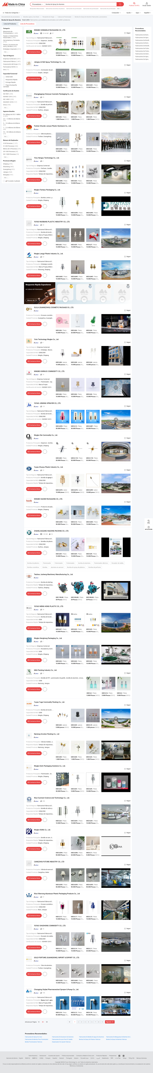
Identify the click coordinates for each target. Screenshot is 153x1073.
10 (38, 1022)
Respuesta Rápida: (32, 174)
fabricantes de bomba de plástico (55, 8)
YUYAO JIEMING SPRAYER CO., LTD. (47, 403)
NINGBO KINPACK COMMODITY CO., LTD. (49, 371)
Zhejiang (7, 164)
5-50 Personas (10, 143)
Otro (6, 70)
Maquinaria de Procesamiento (10, 32)
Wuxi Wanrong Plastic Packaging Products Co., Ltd (57, 893)
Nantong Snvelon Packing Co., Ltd (46, 734)
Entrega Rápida (10, 82)
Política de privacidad (68, 1055)
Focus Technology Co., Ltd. (72, 1062)
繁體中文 (34, 1058)
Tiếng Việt (131, 1058)
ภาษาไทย (118, 1058)
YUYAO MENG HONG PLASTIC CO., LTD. (48, 606)
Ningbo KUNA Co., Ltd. (42, 830)
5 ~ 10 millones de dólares (11, 124)
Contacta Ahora (35, 52)
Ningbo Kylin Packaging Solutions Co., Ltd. (49, 766)
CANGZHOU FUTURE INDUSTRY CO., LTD (49, 862)
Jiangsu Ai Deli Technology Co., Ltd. (49, 62)
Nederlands (105, 1058)
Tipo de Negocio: (31, 38)
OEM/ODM (9, 77)
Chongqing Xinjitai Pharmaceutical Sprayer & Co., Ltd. (56, 989)
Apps (137, 13)
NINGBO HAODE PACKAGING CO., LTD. (48, 499)
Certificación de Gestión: (34, 46)
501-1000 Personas (11, 154)
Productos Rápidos (101, 1055)
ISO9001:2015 (9, 97)
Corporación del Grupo (12, 64)
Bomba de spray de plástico (76, 567)
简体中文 (27, 1058)
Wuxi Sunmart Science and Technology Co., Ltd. (52, 798)
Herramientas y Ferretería (11, 41)
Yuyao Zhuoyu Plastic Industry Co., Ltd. (48, 467)
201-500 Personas (10, 151)
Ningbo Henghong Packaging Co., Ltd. (48, 638)
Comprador (115, 13)
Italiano (76, 1058)
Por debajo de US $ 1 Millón (12, 115)
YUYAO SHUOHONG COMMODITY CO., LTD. (50, 925)
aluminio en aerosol (57, 567)
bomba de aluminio (84, 563)
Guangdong (9, 169)
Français (47, 1058)
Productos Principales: (33, 41)
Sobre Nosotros (33, 1055)
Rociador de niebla (117, 563)
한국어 (92, 1058)
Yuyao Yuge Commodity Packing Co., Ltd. (49, 702)
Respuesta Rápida (11, 80)
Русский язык (84, 1058)
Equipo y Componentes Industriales (10, 36)
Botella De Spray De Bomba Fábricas (116, 1039)
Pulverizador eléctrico (101, 563)
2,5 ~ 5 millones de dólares (11, 119)
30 (43, 1022)
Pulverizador (47, 563)
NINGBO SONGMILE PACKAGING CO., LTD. (49, 30)
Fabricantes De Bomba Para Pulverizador (36, 1039)
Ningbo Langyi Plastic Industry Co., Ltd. (48, 253)
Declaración (43, 1055)
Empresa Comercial (12, 59)
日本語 (41, 1058)
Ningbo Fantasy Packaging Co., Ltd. (47, 190)
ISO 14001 (8, 99)
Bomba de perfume (94, 567)
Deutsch (61, 1058)
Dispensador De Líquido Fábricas (61, 1042)
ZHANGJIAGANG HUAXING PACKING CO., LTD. (51, 531)
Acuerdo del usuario (54, 1055)
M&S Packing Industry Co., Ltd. (45, 670)
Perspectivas (112, 1055)
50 (47, 1022)
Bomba (45, 567)
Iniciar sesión (146, 5)
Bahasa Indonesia (142, 1058)
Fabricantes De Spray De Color (33, 1037)
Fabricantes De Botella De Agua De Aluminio (91, 1037)
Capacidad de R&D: (32, 43)
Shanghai (8, 175)
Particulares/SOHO (10, 67)
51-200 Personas (10, 146)
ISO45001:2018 (10, 102)
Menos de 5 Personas (12, 149)
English (21, 1058)
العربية (98, 1058)
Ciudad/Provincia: (32, 73)
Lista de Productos (10, 24)
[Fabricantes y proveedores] (13, 4)
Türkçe (124, 1058)
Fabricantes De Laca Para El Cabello (62, 1039)
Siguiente (108, 1022)
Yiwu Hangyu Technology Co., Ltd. (46, 158)
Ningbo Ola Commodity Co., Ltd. (46, 435)
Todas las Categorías (11, 13)
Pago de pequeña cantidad (10, 86)
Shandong (8, 167)
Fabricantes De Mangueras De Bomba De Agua (118, 1037)
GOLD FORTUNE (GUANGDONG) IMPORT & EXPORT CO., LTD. (56, 957)
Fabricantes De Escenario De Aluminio (62, 1037)
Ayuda (128, 13)
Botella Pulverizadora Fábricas (33, 1042)
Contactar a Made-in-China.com (85, 1055)
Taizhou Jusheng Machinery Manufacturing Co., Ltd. (53, 574)
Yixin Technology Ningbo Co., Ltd (46, 339)
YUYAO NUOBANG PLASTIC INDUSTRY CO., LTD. (52, 222)
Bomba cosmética (33, 567)
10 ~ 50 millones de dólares (12, 133)
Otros (7, 105)
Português (69, 1058)
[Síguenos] (120, 1055)
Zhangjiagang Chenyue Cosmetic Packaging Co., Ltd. (53, 94)
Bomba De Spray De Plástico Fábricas (89, 1039)
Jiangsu (7, 172)
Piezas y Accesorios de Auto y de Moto (10, 45)
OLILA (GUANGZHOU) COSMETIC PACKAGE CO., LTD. (54, 307)
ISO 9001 (8, 94)
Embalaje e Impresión (12, 49)
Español (55, 1058)
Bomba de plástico (33, 563)
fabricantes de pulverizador (74, 8)
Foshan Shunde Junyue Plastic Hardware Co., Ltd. (52, 126)
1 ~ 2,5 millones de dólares (11, 128)
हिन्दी (112, 1058)
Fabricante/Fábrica (12, 61)
